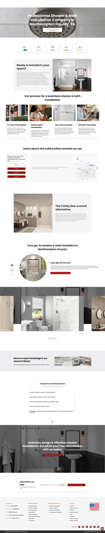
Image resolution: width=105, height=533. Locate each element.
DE (13, 518)
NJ (15, 518)
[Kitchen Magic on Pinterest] (79, 526)
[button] (97, 168)
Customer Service (74, 512)
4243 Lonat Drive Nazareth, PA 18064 (16, 515)
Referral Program (74, 518)
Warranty (72, 516)
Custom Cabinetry (33, 508)
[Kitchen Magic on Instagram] (98, 526)
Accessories (32, 520)
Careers (72, 510)
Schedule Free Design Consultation (60, 273)
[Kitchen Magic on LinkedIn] (87, 526)
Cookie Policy (93, 531)
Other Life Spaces (33, 510)
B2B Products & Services (34, 516)
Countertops (32, 512)
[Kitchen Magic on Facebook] (83, 526)
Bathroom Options (54, 508)
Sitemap (98, 531)
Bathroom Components (55, 510)
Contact (72, 506)
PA (18, 518)
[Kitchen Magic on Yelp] (95, 526)
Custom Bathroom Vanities (56, 512)
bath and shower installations (32, 83)
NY (16, 518)
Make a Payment (74, 520)
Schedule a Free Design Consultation (52, 30)
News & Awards (73, 508)
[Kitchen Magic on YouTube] (91, 526)
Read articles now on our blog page (76, 485)
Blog (71, 514)
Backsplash (31, 518)
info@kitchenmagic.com (12, 512)
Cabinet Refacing (33, 506)
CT (12, 518)
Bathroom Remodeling (55, 506)
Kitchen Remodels (33, 514)
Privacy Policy (87, 531)
